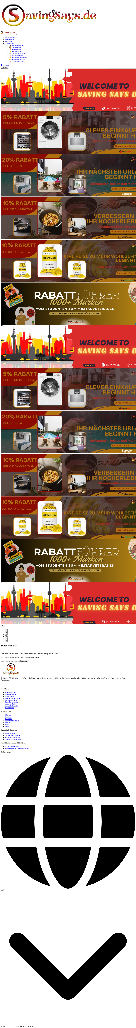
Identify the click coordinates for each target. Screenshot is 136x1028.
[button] (68, 890)
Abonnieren (24, 661)
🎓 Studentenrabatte (16, 45)
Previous (4, 67)
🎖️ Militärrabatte (15, 49)
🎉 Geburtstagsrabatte (16, 61)
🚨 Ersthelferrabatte (16, 55)
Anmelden (6, 65)
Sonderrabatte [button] (9, 43)
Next (3, 626)
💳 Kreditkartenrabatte (17, 59)
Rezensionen (9, 39)
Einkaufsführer (10, 38)
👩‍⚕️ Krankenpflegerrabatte (18, 57)
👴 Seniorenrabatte (15, 51)
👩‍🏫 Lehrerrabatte (15, 47)
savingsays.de (11, 1026)
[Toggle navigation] (16, 34)
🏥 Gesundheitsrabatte (17, 53)
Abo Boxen (9, 41)
